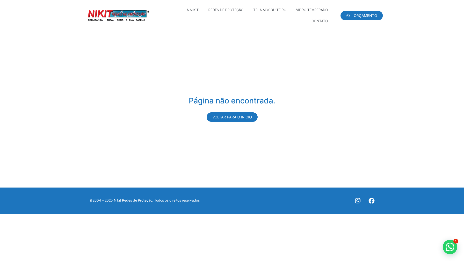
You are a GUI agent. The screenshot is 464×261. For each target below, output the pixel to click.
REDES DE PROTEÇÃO (226, 10)
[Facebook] (372, 201)
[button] (450, 247)
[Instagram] (358, 201)
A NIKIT (193, 10)
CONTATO (320, 21)
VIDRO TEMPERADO (312, 10)
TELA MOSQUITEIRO (269, 10)
